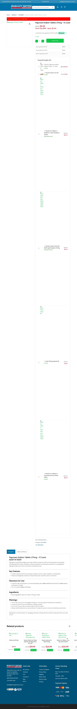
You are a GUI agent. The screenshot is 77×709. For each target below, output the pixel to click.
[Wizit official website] (67, 692)
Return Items (42, 677)
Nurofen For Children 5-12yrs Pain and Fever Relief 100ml (51, 475)
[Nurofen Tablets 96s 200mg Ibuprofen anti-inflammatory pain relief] (30, 634)
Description (11, 551)
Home (8, 15)
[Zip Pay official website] (57, 696)
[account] (58, 7)
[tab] (11, 552)
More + (25, 681)
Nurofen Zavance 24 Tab (52, 72)
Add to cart (55, 40)
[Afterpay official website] (62, 692)
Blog (24, 679)
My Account (26, 669)
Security (41, 681)
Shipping (41, 674)
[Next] (67, 638)
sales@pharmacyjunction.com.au (67, 1)
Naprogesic (40, 545)
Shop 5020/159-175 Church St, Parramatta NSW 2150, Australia (16, 1)
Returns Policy (43, 679)
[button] (29, 24)
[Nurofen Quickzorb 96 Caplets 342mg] (47, 634)
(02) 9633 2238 (45, 1)
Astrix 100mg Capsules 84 (52, 361)
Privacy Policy (42, 672)
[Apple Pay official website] (62, 696)
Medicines (14, 15)
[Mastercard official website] (62, 688)
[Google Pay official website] (67, 696)
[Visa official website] (57, 687)
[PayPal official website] (57, 692)
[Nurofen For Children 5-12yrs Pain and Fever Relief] (63, 634)
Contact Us (26, 677)
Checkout (25, 672)
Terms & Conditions (44, 669)
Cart (24, 674)
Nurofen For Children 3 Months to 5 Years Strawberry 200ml (51, 132)
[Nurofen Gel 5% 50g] (14, 634)
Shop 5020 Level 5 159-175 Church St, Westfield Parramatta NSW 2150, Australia (14, 673)
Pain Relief (21, 15)
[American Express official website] (67, 688)
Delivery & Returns (22, 551)
